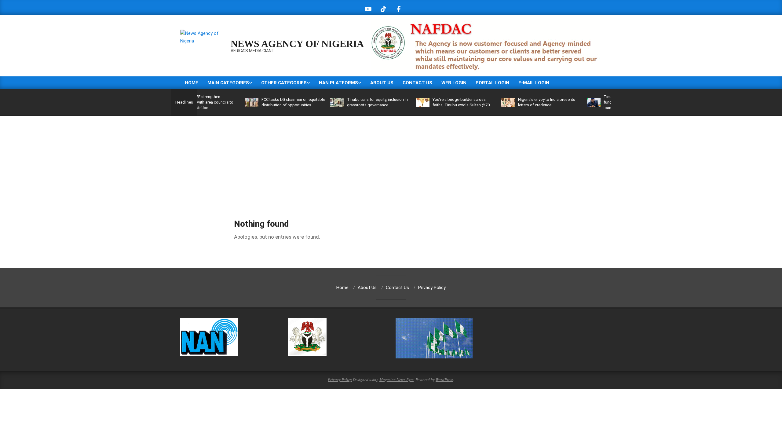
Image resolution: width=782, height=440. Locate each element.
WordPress (444, 379)
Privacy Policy (340, 379)
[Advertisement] (391, 161)
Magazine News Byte (396, 379)
